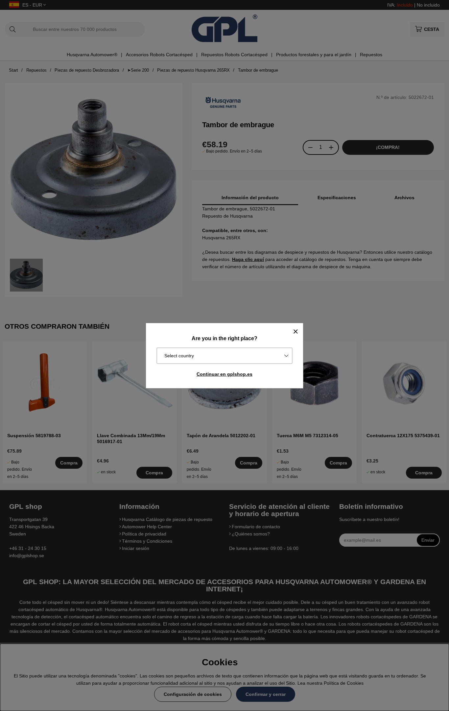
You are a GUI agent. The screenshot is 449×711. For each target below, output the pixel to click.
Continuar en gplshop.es (224, 374)
